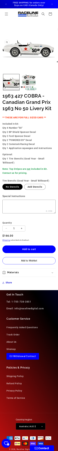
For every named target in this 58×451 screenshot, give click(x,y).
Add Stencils (35, 187)
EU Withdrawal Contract (23, 356)
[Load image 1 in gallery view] (11, 82)
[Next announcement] (52, 4)
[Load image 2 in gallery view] (29, 82)
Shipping (6, 240)
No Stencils (12, 187)
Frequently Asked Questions (22, 327)
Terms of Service (15, 398)
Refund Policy (14, 383)
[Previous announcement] (6, 4)
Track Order (13, 334)
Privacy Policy (14, 390)
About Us (11, 342)
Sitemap (11, 349)
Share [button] (9, 282)
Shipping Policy (15, 376)
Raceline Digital (24, 449)
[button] (6, 14)
